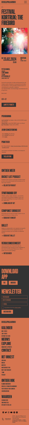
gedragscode (5, 400)
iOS (4, 283)
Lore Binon (5, 73)
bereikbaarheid (5, 147)
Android (13, 283)
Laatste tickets (8, 105)
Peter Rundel (6, 69)
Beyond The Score (6, 336)
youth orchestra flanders (8, 389)
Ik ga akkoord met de (13, 307)
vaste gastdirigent (6, 370)
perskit (3, 375)
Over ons (4, 360)
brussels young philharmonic (9, 386)
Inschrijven (7, 312)
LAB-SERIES (4, 334)
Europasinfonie (5, 391)
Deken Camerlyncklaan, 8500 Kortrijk (19, 146)
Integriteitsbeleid (6, 405)
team (3, 372)
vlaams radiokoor (6, 384)
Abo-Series (4, 331)
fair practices (5, 403)
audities (4, 365)
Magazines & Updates (7, 347)
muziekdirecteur (6, 368)
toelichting (7, 156)
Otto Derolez (6, 76)
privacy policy (18, 307)
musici (3, 363)
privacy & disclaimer (16, 419)
